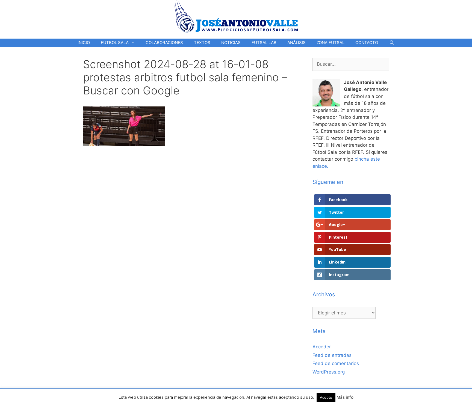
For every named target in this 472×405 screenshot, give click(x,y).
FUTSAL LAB (264, 42)
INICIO (84, 42)
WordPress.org (328, 372)
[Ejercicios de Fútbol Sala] (236, 16)
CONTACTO (366, 42)
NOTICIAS (231, 42)
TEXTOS (202, 42)
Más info (345, 397)
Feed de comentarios (335, 363)
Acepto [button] (326, 397)
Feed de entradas (332, 355)
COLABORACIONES (164, 42)
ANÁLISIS (296, 42)
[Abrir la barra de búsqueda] (392, 43)
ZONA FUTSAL (330, 42)
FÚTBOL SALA (115, 42)
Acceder (321, 346)
